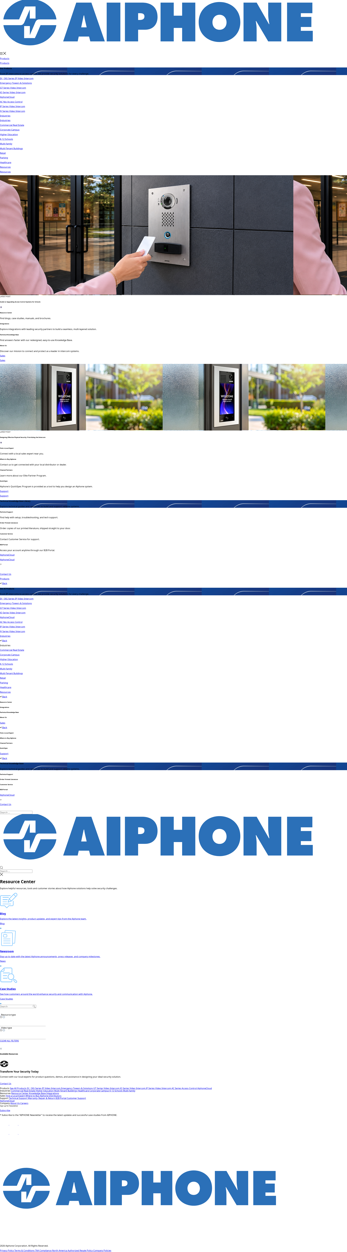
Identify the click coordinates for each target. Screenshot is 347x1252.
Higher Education (45, 1090)
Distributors (55, 1095)
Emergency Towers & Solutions (77, 1088)
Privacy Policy (7, 1250)
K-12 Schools (116, 1090)
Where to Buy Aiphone (37, 1095)
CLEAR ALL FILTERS (9, 1040)
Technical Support (18, 1098)
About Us (15, 1103)
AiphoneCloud (204, 1088)
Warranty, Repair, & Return (42, 1098)
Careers (24, 1103)
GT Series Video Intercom (106, 1088)
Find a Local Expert (15, 1095)
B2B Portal (61, 1098)
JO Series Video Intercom (133, 1088)
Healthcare (83, 1090)
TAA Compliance (43, 1250)
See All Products (18, 1088)
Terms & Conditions (24, 1250)
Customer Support (76, 1098)
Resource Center (20, 1093)
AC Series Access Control (184, 1088)
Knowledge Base (37, 1093)
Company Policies (102, 1250)
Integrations (52, 1093)
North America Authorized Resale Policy (72, 1250)
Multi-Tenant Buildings (66, 1090)
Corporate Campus (99, 1090)
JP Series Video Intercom (159, 1088)
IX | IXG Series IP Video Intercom (44, 1088)
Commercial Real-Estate (23, 1090)
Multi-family (129, 1090)
